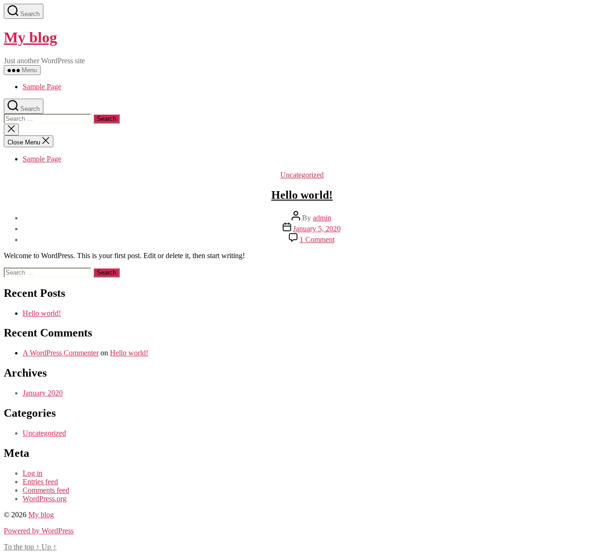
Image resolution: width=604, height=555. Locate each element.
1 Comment (317, 239)
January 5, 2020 (317, 229)
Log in (32, 473)
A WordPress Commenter (61, 353)
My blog (30, 37)
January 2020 (43, 393)
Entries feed (40, 482)
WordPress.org (45, 499)
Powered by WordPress (39, 531)
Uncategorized (302, 175)
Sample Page (42, 87)
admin (322, 218)
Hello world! (302, 195)
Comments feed (46, 490)
